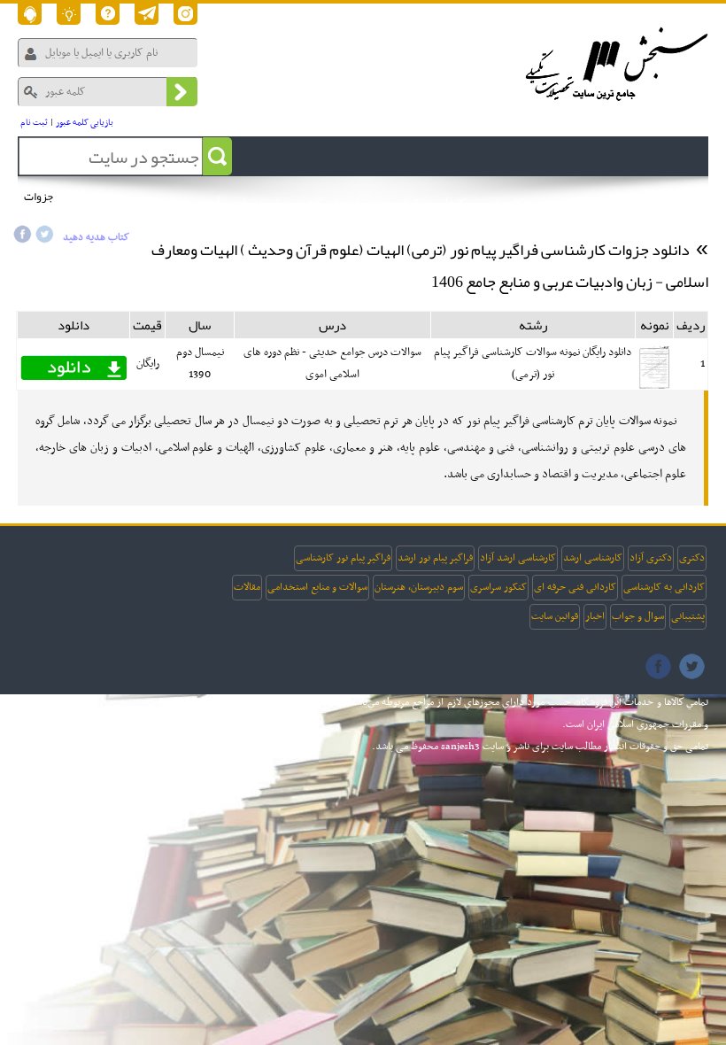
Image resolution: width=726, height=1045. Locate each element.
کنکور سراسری (498, 587)
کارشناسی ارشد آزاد (518, 558)
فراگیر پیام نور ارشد (435, 558)
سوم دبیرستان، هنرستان (419, 587)
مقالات (247, 587)
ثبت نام (34, 122)
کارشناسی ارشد (592, 558)
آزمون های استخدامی (173, 203)
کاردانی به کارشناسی (664, 587)
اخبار (595, 616)
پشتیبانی (688, 616)
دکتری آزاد (650, 558)
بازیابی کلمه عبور (84, 122)
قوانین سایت (554, 616)
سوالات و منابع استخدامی (317, 587)
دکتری (692, 558)
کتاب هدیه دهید (96, 237)
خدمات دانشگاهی (339, 203)
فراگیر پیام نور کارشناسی (343, 558)
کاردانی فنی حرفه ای (575, 587)
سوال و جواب (638, 616)
